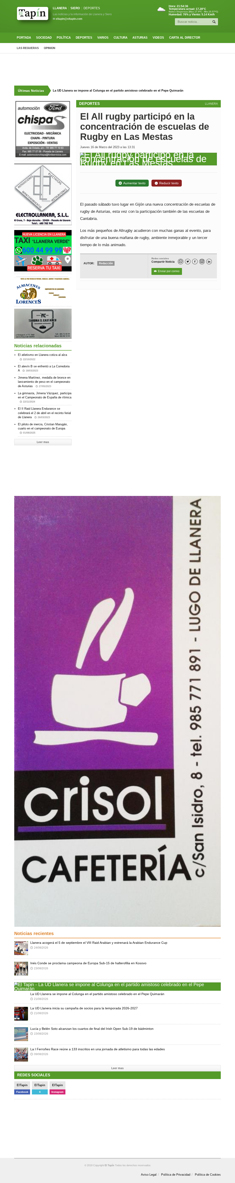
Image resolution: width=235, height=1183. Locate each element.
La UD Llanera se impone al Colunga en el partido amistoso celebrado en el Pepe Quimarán (117, 90)
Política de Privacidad (175, 1174)
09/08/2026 (39, 1054)
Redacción (106, 263)
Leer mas (43, 442)
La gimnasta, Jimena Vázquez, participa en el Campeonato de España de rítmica (44, 397)
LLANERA (60, 8)
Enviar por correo (166, 271)
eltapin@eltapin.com (69, 18)
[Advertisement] (117, 69)
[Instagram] (201, 261)
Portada (24, 37)
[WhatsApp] (180, 261)
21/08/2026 (39, 999)
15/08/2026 (39, 1033)
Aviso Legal (149, 1174)
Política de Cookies (208, 1174)
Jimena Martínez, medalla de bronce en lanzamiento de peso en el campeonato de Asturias (44, 382)
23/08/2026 (39, 968)
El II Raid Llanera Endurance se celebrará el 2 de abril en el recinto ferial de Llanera (44, 413)
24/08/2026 (39, 947)
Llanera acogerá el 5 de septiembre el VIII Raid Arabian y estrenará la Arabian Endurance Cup (98, 942)
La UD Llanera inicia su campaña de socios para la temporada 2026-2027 (84, 1008)
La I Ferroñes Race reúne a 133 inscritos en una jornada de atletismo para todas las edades (97, 1049)
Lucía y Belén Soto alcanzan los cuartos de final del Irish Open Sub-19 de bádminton (92, 1028)
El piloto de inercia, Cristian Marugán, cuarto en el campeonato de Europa (43, 428)
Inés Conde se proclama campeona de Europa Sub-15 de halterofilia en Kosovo (88, 963)
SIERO (75, 8)
